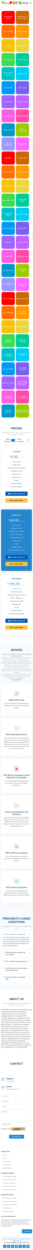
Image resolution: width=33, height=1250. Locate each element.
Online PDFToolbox (8, 355)
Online (28, 1239)
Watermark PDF (22, 186)
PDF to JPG (8, 46)
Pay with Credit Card (18, 494)
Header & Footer (8, 200)
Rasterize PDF (8, 172)
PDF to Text (22, 88)
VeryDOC (15, 1239)
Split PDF (8, 158)
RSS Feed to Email (22, 355)
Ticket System (10, 1081)
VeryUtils (22, 1239)
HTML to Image (22, 116)
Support (14, 1240)
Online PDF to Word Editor (22, 17)
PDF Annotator (22, 327)
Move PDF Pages (22, 214)
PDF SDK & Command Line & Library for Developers (16, 776)
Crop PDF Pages (8, 228)
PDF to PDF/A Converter (16, 853)
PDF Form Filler (22, 172)
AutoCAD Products (8, 1211)
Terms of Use (6, 1164)
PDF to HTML (22, 102)
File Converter (8, 299)
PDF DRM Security (22, 369)
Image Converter (22, 299)
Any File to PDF (8, 270)
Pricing (5, 1158)
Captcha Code (5, 1129)
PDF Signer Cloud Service (22, 397)
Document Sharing (22, 341)
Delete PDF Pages (8, 214)
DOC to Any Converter (9, 1186)
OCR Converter (8, 313)
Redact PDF (22, 228)
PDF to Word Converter (16, 887)
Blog (19, 1240)
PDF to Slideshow (8, 144)
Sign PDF (8, 242)
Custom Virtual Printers (10, 1204)
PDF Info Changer (8, 411)
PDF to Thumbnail (22, 130)
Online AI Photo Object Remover (22, 411)
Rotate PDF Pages (22, 200)
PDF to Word (8, 31)
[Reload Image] (18, 1129)
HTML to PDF (8, 116)
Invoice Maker (8, 369)
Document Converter (9, 1183)
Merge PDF (22, 144)
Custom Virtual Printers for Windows (16, 813)
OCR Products (7, 1208)
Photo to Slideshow (22, 313)
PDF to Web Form (8, 74)
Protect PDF (22, 242)
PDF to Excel (8, 60)
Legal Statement (7, 1168)
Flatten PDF (22, 158)
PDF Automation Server (16, 734)
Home (4, 1155)
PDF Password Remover (10, 1176)
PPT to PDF (8, 88)
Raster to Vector (8, 383)
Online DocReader (8, 341)
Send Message (16, 1137)
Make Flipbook (8, 327)
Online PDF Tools (16, 700)
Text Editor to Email (8, 284)
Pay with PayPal (17, 500)
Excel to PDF (22, 74)
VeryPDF (9, 1239)
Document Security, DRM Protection (22, 383)
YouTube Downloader (8, 397)
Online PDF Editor (8, 17)
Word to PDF (22, 31)
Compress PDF (8, 186)
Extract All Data (22, 256)
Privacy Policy (7, 1161)
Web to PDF (8, 130)
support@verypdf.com (12, 1089)
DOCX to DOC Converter (22, 284)
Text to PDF (8, 102)
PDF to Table (22, 60)
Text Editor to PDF (22, 270)
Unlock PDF (8, 256)
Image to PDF (22, 46)
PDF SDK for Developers (10, 1201)
